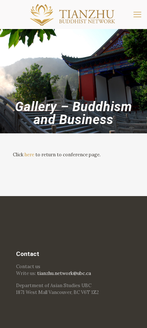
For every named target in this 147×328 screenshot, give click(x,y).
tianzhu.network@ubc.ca (64, 273)
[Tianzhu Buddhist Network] (73, 14)
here (29, 155)
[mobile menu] (137, 14)
